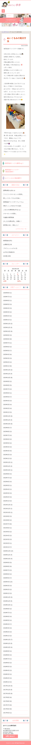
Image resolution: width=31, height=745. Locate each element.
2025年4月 (6, 354)
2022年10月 (6, 470)
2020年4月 (6, 581)
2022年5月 (6, 485)
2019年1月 (6, 635)
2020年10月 (6, 558)
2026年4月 (6, 308)
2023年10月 (6, 424)
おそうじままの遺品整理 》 (13, 178)
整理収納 (6, 240)
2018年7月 (6, 659)
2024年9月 (6, 381)
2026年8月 (6, 293)
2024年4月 (6, 400)
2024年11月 (6, 373)
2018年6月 (6, 662)
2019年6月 (6, 616)
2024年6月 (6, 393)
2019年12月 (6, 597)
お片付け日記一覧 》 (22, 229)
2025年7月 (6, 343)
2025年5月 (6, 350)
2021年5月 (6, 531)
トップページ (5, 32)
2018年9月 (6, 651)
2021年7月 (6, 524)
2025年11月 (6, 327)
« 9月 (4, 281)
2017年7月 (6, 705)
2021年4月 (6, 535)
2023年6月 (6, 439)
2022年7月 (6, 477)
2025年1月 (6, 366)
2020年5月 (6, 578)
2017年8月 (6, 701)
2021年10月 (6, 512)
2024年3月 (6, 404)
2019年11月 (6, 601)
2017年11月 (6, 689)
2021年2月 (6, 543)
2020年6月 (6, 574)
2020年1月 (6, 593)
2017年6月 (6, 709)
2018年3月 (6, 674)
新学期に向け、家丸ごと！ (11, 225)
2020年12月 (6, 551)
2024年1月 (6, 412)
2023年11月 (6, 420)
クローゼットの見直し (10, 213)
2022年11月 (6, 466)
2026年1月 (6, 319)
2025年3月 (6, 358)
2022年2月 (6, 497)
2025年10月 (6, 331)
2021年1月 (6, 547)
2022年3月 (6, 493)
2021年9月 (6, 516)
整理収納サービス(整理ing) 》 (14, 163)
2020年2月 (6, 589)
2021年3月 (6, 539)
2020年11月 (6, 555)
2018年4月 (6, 670)
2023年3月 (6, 450)
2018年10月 (6, 647)
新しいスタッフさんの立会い (12, 198)
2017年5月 (6, 713)
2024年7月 (6, 389)
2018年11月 (6, 643)
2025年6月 (6, 346)
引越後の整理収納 (8, 217)
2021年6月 (6, 528)
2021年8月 (6, 520)
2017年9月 (6, 697)
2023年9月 (6, 427)
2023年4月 (6, 447)
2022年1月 (6, 501)
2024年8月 (6, 385)
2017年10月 (6, 693)
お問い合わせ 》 (10, 736)
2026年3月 (6, 312)
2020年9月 (6, 562)
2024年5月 (6, 397)
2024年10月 (6, 377)
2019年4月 (6, 624)
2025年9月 (6, 335)
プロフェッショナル (9, 248)
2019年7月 (6, 612)
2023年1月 (6, 458)
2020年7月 (6, 570)
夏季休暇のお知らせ (9, 190)
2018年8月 (6, 655)
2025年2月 (6, 362)
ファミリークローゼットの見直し (13, 194)
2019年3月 (6, 628)
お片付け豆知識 (8, 252)
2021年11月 (6, 508)
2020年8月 (6, 566)
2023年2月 (6, 454)
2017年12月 (6, 686)
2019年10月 (6, 605)
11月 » (19, 281)
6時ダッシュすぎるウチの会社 (12, 206)
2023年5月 (6, 443)
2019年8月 (6, 608)
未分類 (5, 256)
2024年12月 (6, 370)
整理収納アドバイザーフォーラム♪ (13, 202)
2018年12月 (6, 639)
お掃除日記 (6, 244)
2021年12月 (6, 504)
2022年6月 (6, 481)
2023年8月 (6, 431)
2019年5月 (6, 620)
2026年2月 (6, 316)
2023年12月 (6, 416)
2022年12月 (6, 462)
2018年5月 (6, 666)
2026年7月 (6, 296)
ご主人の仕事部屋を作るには (12, 209)
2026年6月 (6, 300)
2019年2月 (6, 632)
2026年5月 (6, 304)
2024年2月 (6, 408)
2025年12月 (6, 323)
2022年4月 (6, 489)
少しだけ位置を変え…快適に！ (12, 221)
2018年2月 (6, 678)
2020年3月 (6, 585)
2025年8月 (6, 339)
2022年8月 (6, 474)
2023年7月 (6, 435)
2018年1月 (6, 682)
